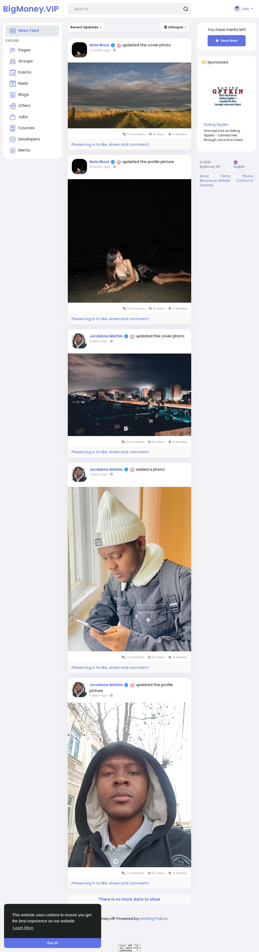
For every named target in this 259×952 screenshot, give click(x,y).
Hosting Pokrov (154, 918)
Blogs (23, 94)
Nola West (99, 45)
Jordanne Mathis (106, 336)
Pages (24, 50)
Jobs (23, 116)
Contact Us (244, 180)
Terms (225, 176)
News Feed (28, 30)
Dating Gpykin (216, 124)
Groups (25, 61)
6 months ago (100, 50)
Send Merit (229, 40)
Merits (24, 150)
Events (24, 72)
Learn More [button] (23, 928)
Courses (26, 128)
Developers (29, 139)
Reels (23, 83)
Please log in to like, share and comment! (110, 144)
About (204, 176)
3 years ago (98, 341)
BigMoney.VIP (31, 8)
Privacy (247, 176)
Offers (24, 105)
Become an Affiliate (215, 180)
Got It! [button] (52, 943)
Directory (206, 185)
